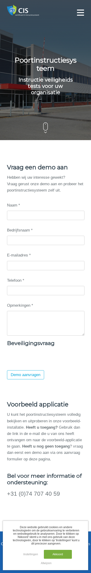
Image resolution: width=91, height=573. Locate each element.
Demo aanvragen (25, 375)
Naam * (13, 205)
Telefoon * (15, 280)
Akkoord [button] (57, 554)
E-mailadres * (19, 255)
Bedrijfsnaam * (20, 230)
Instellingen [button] (30, 554)
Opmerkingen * (20, 305)
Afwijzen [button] (46, 563)
